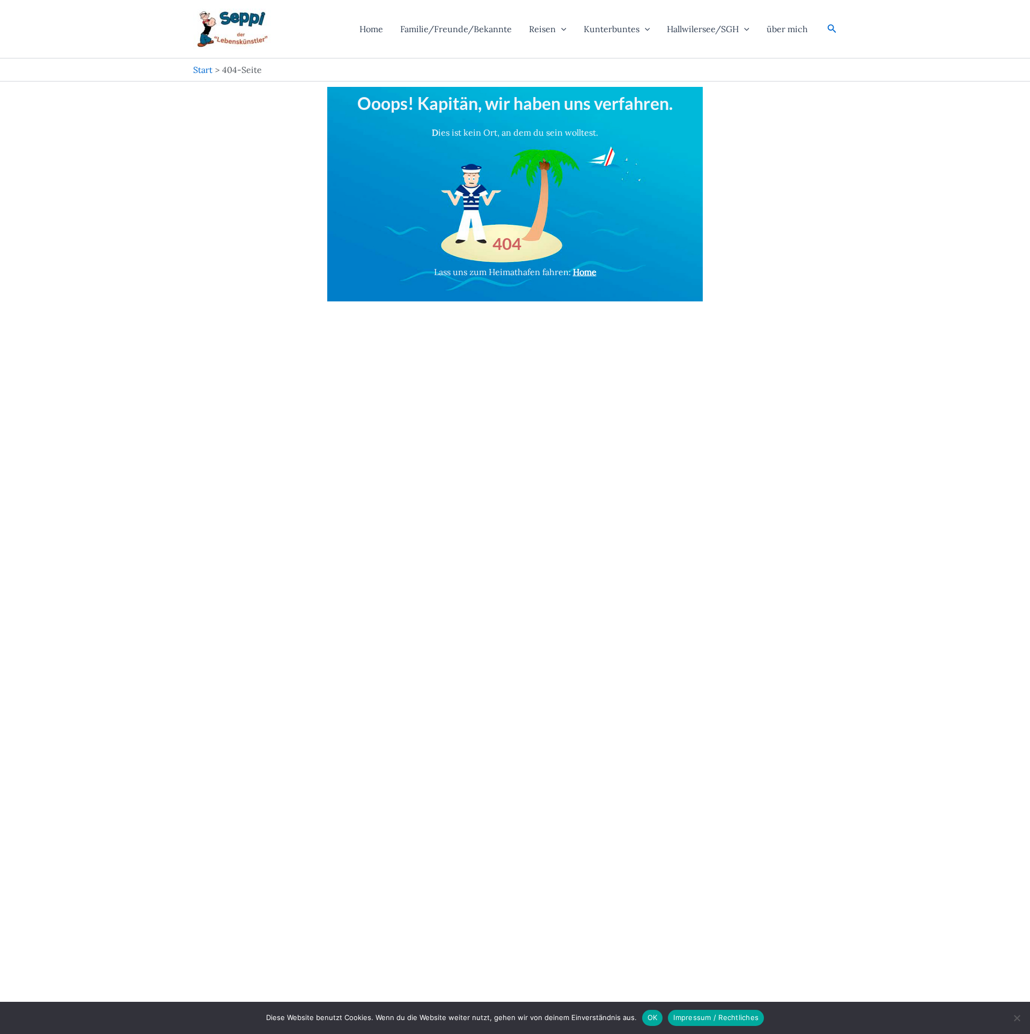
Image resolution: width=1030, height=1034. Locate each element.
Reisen (542, 29)
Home (371, 29)
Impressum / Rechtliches (716, 1017)
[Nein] (1016, 1018)
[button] (561, 29)
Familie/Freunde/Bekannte (456, 29)
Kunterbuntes (611, 29)
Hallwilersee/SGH (703, 29)
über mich (787, 29)
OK (653, 1017)
